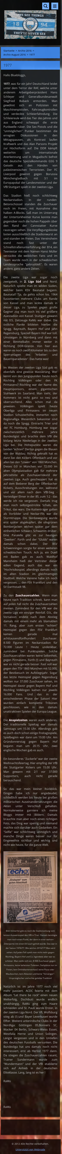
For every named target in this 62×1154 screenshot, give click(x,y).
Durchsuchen (45, 6)
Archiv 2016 (25, 50)
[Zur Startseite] (30, 20)
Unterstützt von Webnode (30, 1149)
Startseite (8, 50)
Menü (54, 6)
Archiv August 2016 (14, 54)
